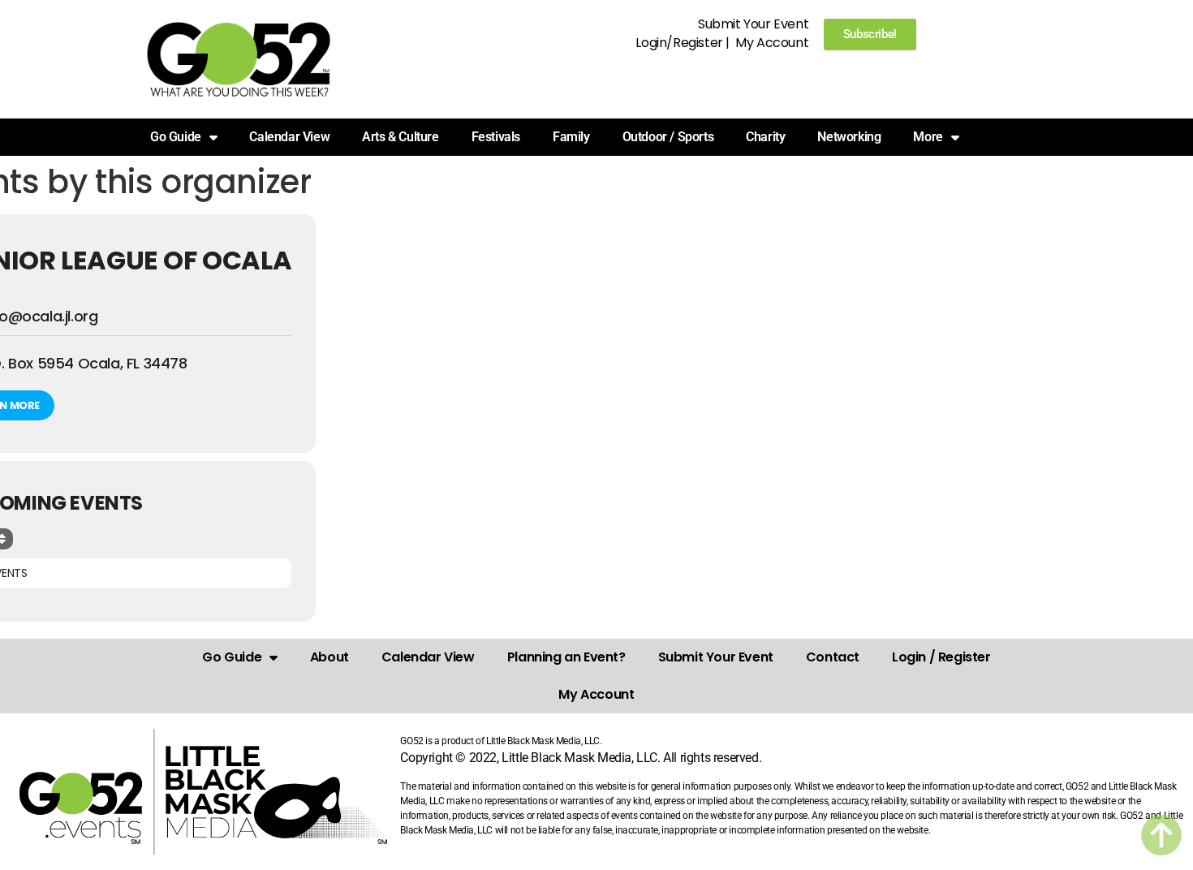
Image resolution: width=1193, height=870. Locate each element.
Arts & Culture (400, 136)
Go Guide (231, 657)
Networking (849, 136)
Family (571, 136)
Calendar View (289, 136)
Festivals (496, 136)
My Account (771, 42)
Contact (832, 657)
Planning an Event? (566, 657)
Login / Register (941, 657)
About (329, 657)
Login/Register (678, 42)
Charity (765, 136)
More (927, 136)
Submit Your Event (753, 24)
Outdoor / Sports (668, 136)
